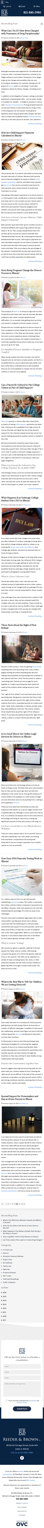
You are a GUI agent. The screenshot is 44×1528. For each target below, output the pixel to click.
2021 (3, 1312)
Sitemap (22, 1515)
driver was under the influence (22, 547)
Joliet (21, 1471)
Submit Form (22, 1409)
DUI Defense (7, 1263)
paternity (14, 902)
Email (23, 6)
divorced (7, 185)
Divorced (4, 421)
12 (22, 1204)
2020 (3, 1316)
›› (24, 1204)
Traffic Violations (9, 1282)
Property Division (9, 1272)
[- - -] (2, 2)
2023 (3, 1304)
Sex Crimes (7, 1276)
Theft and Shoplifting (11, 1279)
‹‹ (2, 1204)
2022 (3, 1308)
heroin (10, 86)
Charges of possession (14, 105)
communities (8, 1474)
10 (16, 1204)
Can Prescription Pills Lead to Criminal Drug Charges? (23, 1240)
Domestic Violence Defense (13, 1256)
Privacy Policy (22, 1402)
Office (38, 6)
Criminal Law (27, 505)
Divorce (23, 140)
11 (19, 1204)
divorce (16, 311)
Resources (22, 1511)
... (4, 1204)
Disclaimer (32, 1400)
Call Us (8, 6)
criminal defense (34, 116)
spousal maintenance (9, 1191)
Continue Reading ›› (35, 124)
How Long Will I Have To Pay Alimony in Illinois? (21, 1237)
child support (21, 424)
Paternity (6, 1269)
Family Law (7, 1266)
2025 (3, 1296)
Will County (30, 1480)
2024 (3, 1300)
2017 (3, 1320)
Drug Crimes (24, 38)
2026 (3, 1292)
